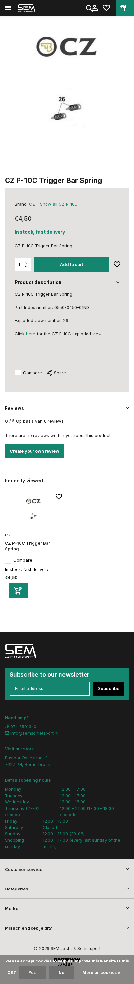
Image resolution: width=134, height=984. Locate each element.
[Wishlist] (106, 8)
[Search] (90, 8)
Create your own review (34, 451)
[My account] (94, 8)
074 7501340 (22, 726)
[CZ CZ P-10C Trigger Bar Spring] (33, 511)
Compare (32, 372)
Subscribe (108, 688)
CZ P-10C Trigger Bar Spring (27, 545)
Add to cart (71, 264)
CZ (32, 204)
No (61, 972)
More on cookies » (101, 972)
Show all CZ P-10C (59, 204)
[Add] (18, 590)
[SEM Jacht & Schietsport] (34, 8)
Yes (32, 972)
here (30, 333)
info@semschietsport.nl (34, 733)
